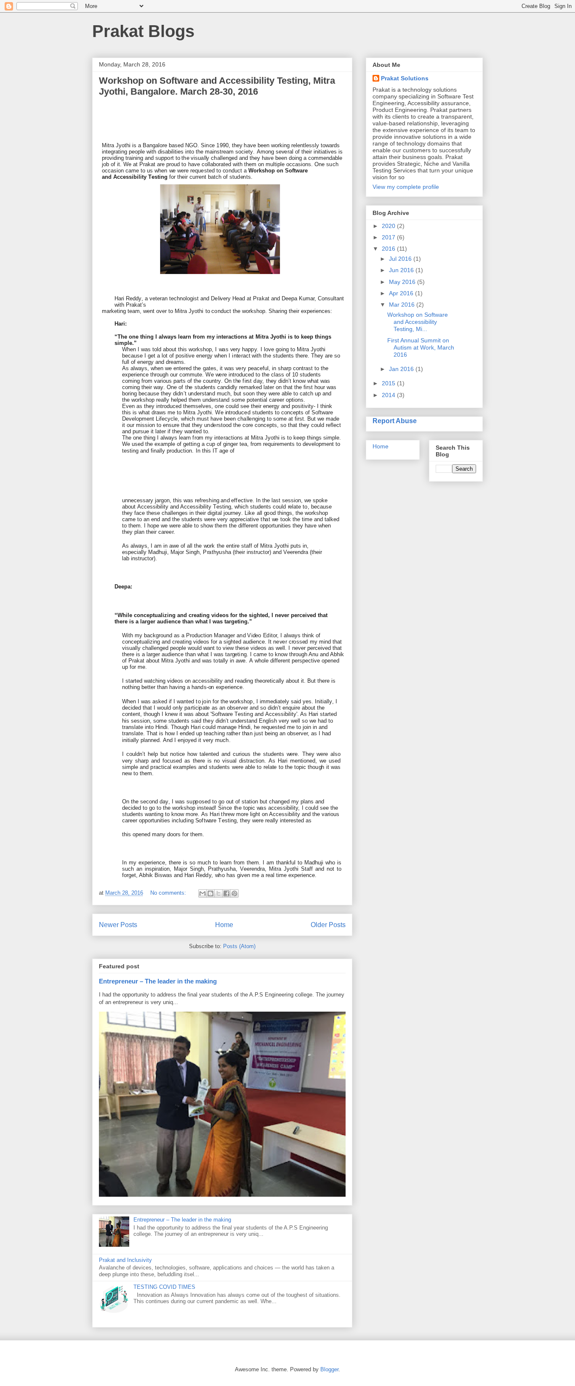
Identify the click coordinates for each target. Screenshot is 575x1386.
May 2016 (403, 281)
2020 (389, 226)
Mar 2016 (402, 304)
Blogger (329, 1369)
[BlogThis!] (210, 893)
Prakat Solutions (405, 78)
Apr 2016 (402, 293)
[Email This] (202, 893)
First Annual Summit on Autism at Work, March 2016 (420, 347)
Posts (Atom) (239, 946)
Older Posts (328, 924)
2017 (389, 237)
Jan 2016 (402, 369)
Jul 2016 (401, 258)
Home (224, 924)
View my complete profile (406, 186)
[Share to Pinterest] (234, 893)
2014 (389, 395)
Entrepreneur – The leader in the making (158, 981)
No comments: (169, 893)
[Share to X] (218, 893)
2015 (389, 383)
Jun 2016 (402, 270)
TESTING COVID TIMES (164, 1287)
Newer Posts (118, 924)
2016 (389, 248)
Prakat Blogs (143, 31)
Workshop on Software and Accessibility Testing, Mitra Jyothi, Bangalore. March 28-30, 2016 (217, 86)
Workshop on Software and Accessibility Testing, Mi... (417, 321)
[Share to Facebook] (226, 893)
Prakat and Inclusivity (125, 1260)
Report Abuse (395, 420)
